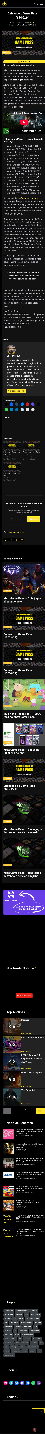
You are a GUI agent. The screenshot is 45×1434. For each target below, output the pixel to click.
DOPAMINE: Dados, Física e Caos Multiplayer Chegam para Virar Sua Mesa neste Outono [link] (29, 1188)
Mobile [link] (17, 1335)
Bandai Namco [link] (35, 1315)
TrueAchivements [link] (29, 198)
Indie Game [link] (8, 1331)
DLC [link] (6, 1323)
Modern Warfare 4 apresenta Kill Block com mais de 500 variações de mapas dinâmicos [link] (30, 1146)
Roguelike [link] (24, 1343)
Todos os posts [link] (23, 23)
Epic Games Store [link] (26, 1323)
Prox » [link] (40, 1111)
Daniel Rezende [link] (30, 1135)
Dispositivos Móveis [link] (32, 1319)
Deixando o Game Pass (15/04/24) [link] (11, 474)
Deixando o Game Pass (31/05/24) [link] (11, 453)
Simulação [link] (14, 1347)
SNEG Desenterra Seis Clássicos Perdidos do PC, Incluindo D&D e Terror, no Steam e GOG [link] (30, 1217)
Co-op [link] (14, 1319)
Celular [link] (7, 1319)
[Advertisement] (22, 937)
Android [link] (34, 1311)
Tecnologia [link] (16, 1351)
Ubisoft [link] (32, 1351)
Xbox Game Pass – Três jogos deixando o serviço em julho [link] (22, 874)
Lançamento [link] (23, 1331)
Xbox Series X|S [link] (9, 1355)
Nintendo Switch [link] (27, 1335)
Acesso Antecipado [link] (22, 1311)
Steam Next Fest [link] (32, 1347)
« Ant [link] (7, 1111)
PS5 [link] (17, 1343)
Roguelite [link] (34, 1343)
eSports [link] (38, 1323)
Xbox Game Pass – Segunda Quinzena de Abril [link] (21, 751)
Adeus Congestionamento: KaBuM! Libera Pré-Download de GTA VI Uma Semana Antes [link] (30, 1174)
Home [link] (12, 23)
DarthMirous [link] (14, 355)
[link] (4, 2)
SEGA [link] (6, 1347)
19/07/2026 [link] (19, 1135)
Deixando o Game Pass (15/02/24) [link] (31, 453)
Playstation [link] (37, 1339)
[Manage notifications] (34, 1430)
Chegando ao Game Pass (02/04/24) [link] (19, 787)
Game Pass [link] (6, 52)
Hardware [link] (27, 1327)
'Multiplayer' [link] (9, 1311)
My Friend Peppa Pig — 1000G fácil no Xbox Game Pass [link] (22, 715)
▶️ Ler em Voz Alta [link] (24, 62)
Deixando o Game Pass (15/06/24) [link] (17, 672)
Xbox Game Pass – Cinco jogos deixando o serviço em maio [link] (23, 831)
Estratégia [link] (8, 1327)
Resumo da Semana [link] (26, 279)
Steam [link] (22, 1347)
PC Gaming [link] (27, 1339)
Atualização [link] (9, 1315)
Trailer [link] (24, 1351)
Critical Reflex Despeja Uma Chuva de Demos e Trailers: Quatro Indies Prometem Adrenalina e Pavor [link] (30, 1131)
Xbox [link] (22, 532)
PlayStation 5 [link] (9, 1343)
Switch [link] (7, 1351)
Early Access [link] (14, 1323)
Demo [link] (21, 1319)
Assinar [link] (34, 519)
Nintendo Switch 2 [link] (10, 1339)
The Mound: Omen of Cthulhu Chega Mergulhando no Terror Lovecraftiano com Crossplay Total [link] (29, 1160)
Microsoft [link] (8, 1335)
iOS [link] (15, 1331)
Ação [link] (26, 1315)
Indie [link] (35, 1327)
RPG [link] (41, 1343)
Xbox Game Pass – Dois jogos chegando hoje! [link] (22, 600)
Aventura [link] (19, 1315)
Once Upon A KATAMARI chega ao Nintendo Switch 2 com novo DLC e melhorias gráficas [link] (30, 1231)
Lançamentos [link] (34, 1331)
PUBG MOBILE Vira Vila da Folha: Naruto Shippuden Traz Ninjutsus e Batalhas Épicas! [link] (29, 1203)
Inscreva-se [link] (25, 995)
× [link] (41, 1411)
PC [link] (18, 532)
